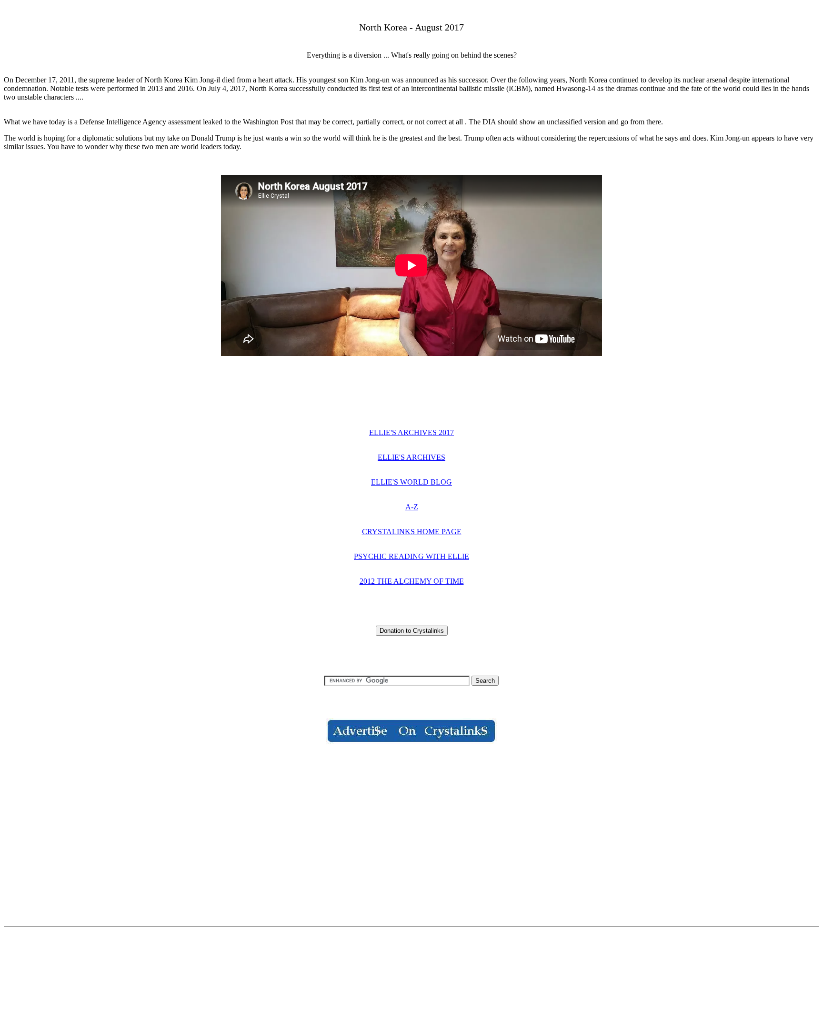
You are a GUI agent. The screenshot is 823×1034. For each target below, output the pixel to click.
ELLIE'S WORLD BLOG (411, 482)
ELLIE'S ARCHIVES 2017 (411, 432)
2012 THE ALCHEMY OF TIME (412, 581)
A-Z (411, 507)
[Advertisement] (411, 827)
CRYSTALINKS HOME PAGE (412, 531)
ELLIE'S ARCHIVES (411, 457)
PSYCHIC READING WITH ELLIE (411, 556)
